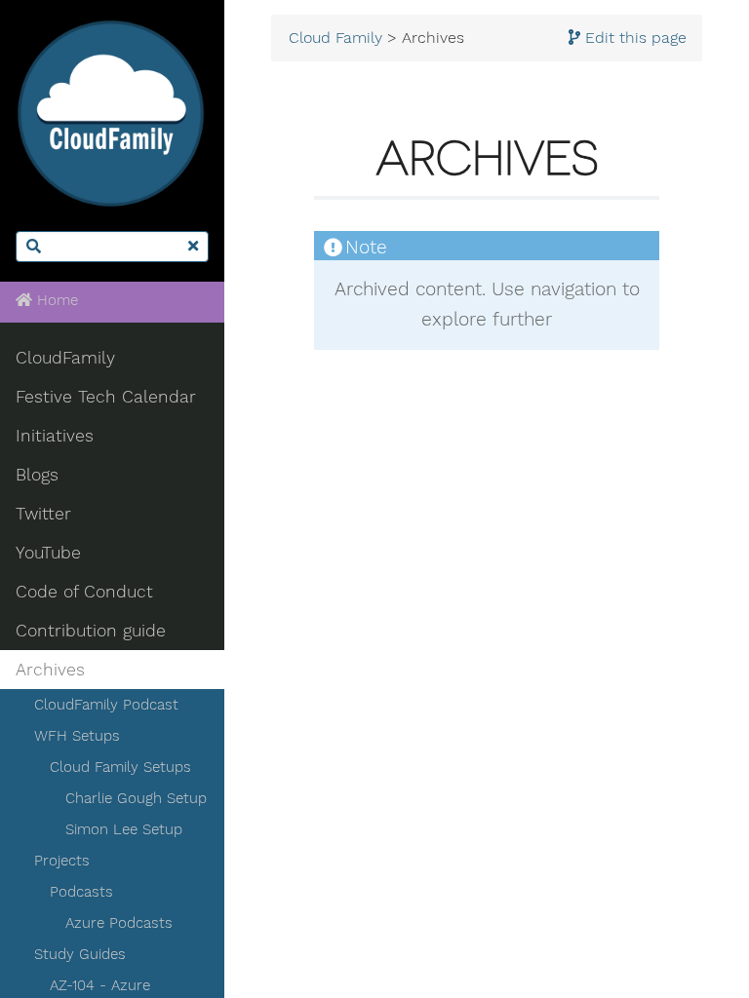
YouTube (48, 552)
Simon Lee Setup (123, 829)
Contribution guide (91, 630)
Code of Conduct (84, 591)
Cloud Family (335, 38)
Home (55, 300)
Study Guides (80, 954)
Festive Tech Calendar (106, 396)
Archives (50, 669)
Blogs (37, 474)
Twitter (43, 513)
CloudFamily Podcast (106, 704)
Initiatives (55, 435)
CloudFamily (65, 357)
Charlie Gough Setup (136, 798)
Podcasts (81, 892)
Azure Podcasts (119, 923)
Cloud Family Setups (120, 767)
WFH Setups (77, 736)
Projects (62, 860)
